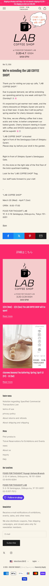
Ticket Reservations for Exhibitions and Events (24, 441)
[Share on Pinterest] (30, 236)
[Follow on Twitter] (4, 552)
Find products (9, 436)
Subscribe (11, 543)
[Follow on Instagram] (11, 552)
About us (7, 450)
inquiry (6, 455)
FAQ (4, 459)
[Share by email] (41, 236)
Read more (8, 316)
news (5, 445)
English (34, 561)
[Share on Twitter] (19, 236)
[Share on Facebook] (8, 236)
